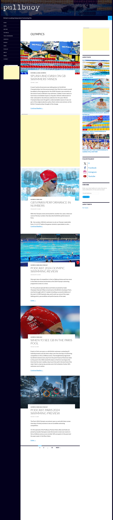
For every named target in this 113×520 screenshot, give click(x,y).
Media (5, 55)
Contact (6, 59)
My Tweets (85, 208)
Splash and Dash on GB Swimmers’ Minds (48, 77)
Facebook (92, 168)
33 (52, 447)
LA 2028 (38, 73)
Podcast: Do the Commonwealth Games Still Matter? (95, 151)
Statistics (6, 39)
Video (5, 45)
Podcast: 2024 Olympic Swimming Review (48, 269)
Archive (6, 29)
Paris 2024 (39, 199)
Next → (58, 447)
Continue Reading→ (37, 226)
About (5, 52)
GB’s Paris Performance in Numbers (51, 204)
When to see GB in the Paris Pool (51, 341)
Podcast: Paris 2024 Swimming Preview (45, 411)
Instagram (92, 172)
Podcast (45, 265)
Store (5, 26)
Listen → (33, 300)
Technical (6, 32)
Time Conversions (8, 35)
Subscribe (86, 197)
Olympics (43, 73)
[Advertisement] (50, 141)
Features (33, 73)
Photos (5, 42)
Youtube (91, 176)
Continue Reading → (37, 108)
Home (5, 22)
